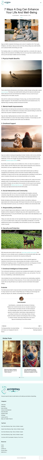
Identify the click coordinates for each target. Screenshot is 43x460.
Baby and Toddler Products (7, 418)
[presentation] (11, 354)
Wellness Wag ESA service (17, 184)
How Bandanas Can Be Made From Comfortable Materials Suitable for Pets (30, 371)
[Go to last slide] (4, 358)
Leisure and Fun (4, 417)
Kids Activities (4, 408)
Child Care (3, 404)
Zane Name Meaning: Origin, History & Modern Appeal (12, 434)
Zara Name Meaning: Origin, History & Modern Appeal (12, 431)
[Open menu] (41, 2)
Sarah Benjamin (16, 15)
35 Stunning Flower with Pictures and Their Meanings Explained (33, 328)
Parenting (3, 406)
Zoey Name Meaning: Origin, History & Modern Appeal (12, 426)
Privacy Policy (4, 450)
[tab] (19, 377)
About (2, 446)
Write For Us (3, 452)
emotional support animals (11, 160)
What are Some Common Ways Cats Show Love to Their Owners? (10, 371)
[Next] (39, 358)
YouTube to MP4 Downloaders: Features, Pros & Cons (12, 437)
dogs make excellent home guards (29, 252)
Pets (21, 17)
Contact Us (3, 448)
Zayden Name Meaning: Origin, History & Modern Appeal (12, 429)
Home (2, 445)
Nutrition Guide (4, 413)
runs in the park (4, 92)
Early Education (4, 411)
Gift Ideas (3, 415)
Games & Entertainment (6, 410)
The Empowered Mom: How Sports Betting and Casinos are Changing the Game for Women (10, 329)
